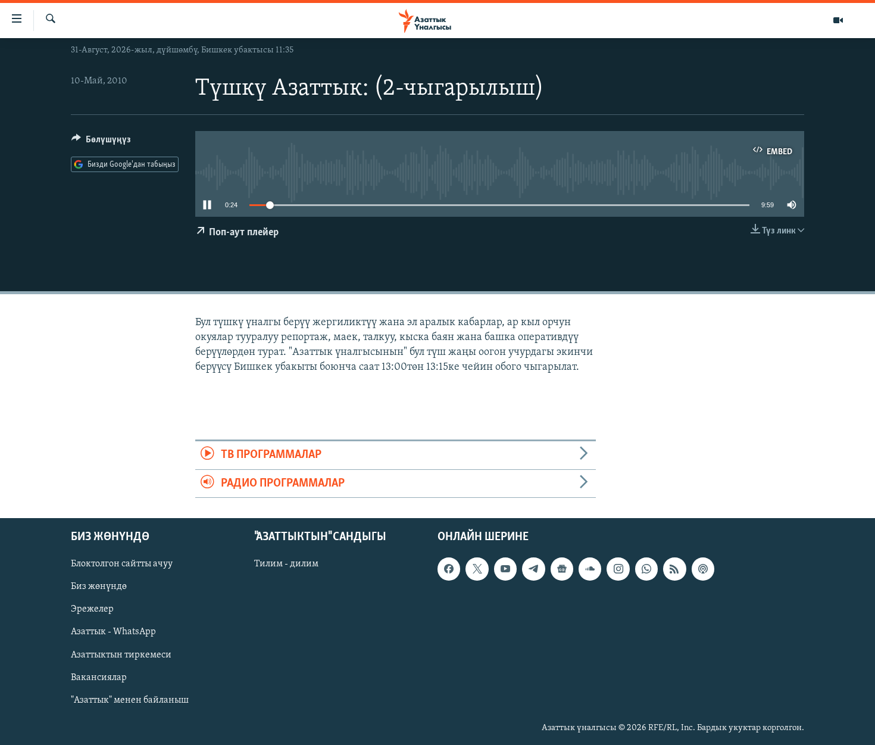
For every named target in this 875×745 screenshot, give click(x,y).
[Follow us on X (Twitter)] (476, 568)
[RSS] (674, 568)
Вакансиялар (99, 677)
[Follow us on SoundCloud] (590, 568)
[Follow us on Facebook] (449, 568)
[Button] (101, 142)
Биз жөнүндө (99, 586)
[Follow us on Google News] (562, 568)
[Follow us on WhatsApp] (646, 568)
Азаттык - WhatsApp (113, 632)
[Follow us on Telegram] (533, 568)
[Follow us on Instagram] (618, 568)
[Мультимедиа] (838, 20)
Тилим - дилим (286, 564)
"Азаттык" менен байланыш (130, 700)
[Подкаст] (703, 568)
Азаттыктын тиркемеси (121, 654)
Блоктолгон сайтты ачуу (122, 564)
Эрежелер (92, 609)
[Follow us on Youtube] (505, 568)
